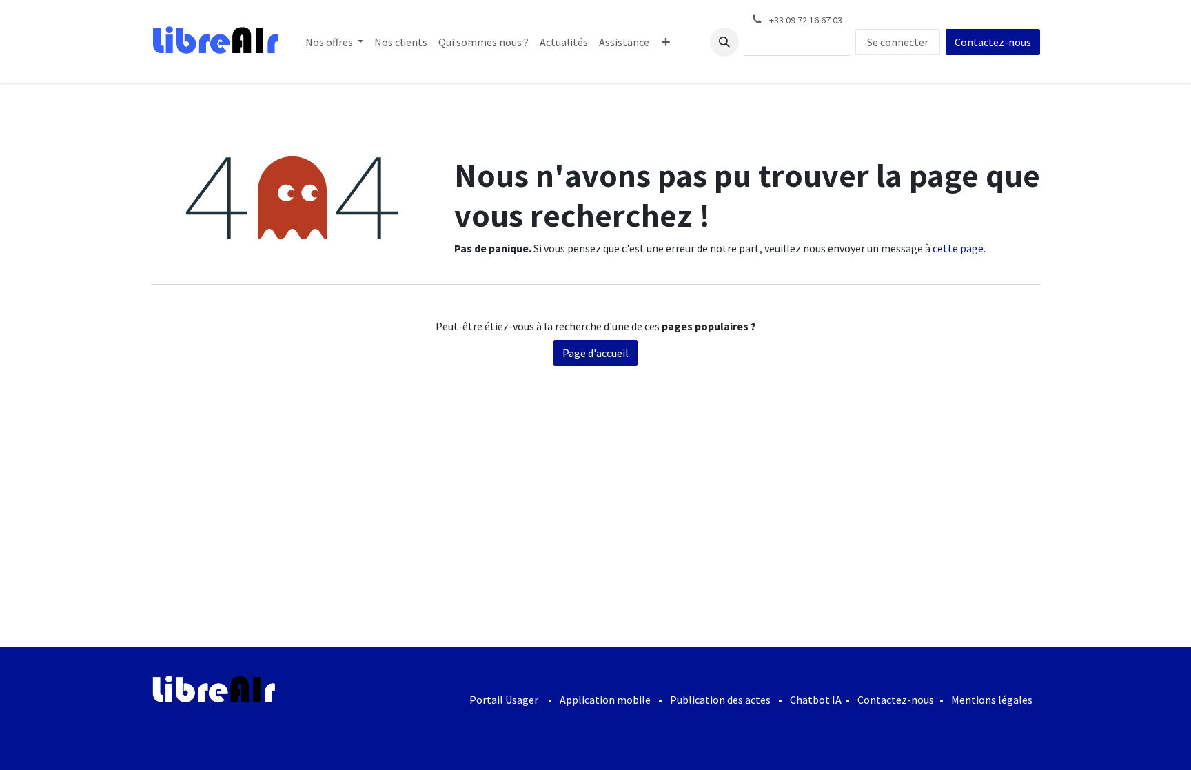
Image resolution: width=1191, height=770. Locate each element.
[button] (724, 42)
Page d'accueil (595, 353)
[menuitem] (334, 42)
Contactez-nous (993, 42)
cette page (958, 248)
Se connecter (897, 42)
